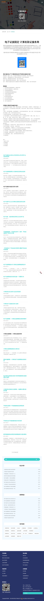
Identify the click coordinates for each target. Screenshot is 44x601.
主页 (9, 31)
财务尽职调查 (4, 560)
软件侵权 (24, 571)
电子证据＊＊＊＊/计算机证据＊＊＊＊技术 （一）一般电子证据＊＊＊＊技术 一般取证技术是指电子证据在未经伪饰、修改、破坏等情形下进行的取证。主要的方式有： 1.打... (14, 270)
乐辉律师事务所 (25, 575)
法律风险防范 (13, 536)
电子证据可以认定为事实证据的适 (9, 502)
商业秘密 (24, 573)
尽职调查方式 (13, 530)
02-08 (39, 469)
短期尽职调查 (19, 530)
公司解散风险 (24, 528)
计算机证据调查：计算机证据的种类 (12, 333)
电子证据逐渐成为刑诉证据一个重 (9, 488)
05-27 (39, 480)
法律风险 (3, 571)
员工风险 (3, 573)
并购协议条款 (37, 533)
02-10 (39, 486)
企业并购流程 (7, 536)
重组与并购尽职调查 (5, 557)
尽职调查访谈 (30, 533)
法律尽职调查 (4, 562)
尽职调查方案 (7, 528)
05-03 (39, 482)
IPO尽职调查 (30, 528)
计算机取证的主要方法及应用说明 (9, 469)
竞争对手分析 (13, 533)
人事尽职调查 (25, 530)
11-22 (39, 475)
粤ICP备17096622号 (16, 598)
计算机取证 (13, 31)
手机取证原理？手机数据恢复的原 (9, 480)
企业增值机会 (36, 528)
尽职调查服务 (4, 555)
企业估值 (18, 528)
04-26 (39, 502)
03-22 (39, 473)
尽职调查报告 (7, 530)
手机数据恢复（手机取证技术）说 (9, 473)
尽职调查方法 (7, 533)
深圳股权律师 (25, 578)
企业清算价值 (19, 533)
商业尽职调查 (13, 528)
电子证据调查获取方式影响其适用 (9, 500)
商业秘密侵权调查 (26, 560)
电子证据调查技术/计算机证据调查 (9, 486)
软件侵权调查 (25, 557)
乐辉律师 (25, 593)
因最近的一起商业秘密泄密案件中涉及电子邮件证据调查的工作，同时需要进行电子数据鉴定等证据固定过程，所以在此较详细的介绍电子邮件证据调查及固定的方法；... (15, 383)
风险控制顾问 (4, 575)
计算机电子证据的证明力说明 (9, 471)
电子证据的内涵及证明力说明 (10, 186)
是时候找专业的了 (22, 58)
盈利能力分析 (19, 536)
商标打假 (24, 555)
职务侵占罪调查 (25, 562)
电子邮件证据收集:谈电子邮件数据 (9, 475)
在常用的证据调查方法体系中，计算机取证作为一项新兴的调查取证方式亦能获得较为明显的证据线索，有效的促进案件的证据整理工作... (15, 297)
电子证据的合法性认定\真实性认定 (9, 482)
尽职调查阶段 (31, 530)
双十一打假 (25, 533)
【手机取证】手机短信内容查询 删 (9, 484)
